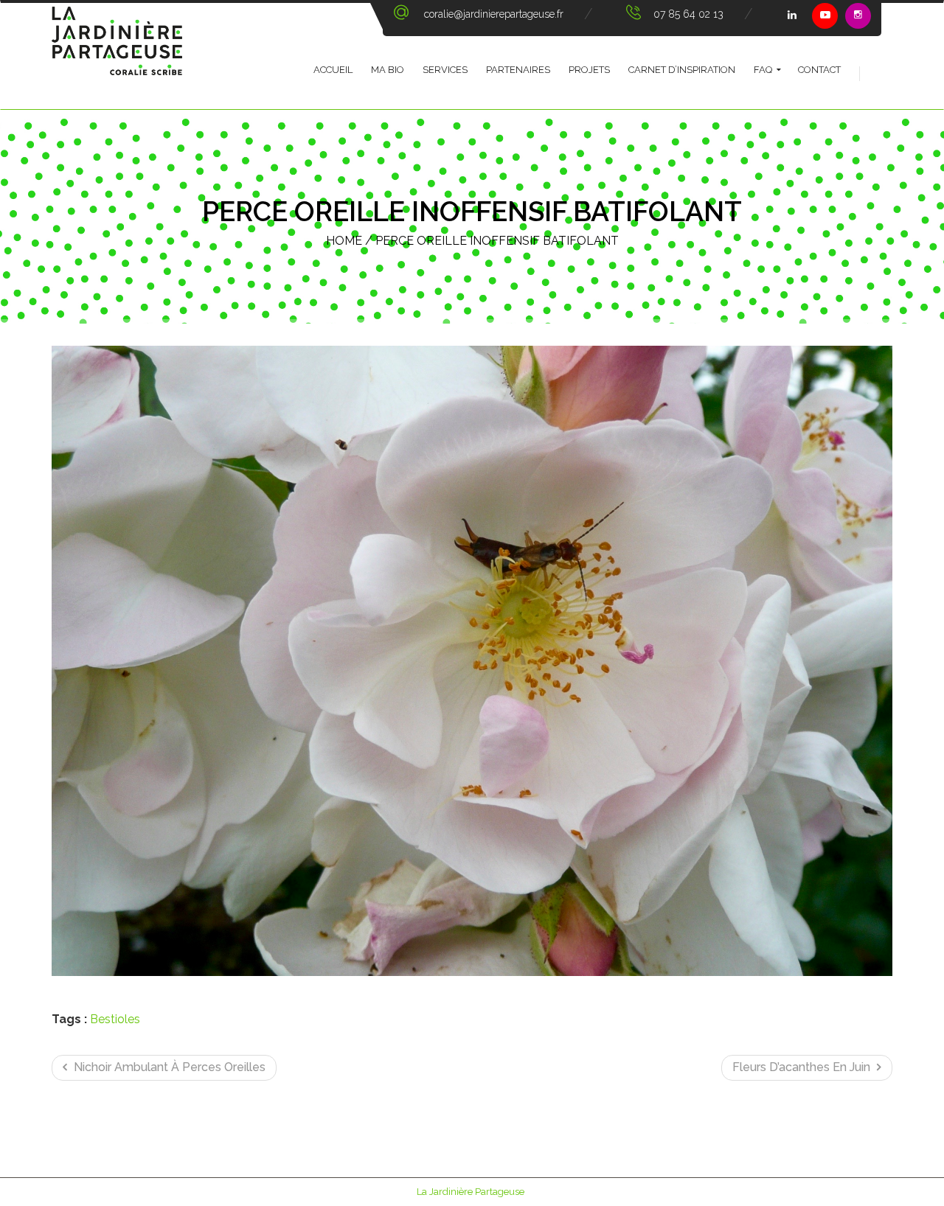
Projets (589, 69)
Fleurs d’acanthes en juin (802, 1067)
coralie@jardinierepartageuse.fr (493, 14)
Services (445, 69)
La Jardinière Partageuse (470, 1191)
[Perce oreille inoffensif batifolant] (472, 661)
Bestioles (115, 1019)
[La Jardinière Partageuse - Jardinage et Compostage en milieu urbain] (117, 56)
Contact (819, 69)
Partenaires (518, 69)
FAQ (763, 69)
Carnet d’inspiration (681, 69)
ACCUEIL (333, 69)
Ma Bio (387, 69)
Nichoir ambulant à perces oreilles (168, 1067)
